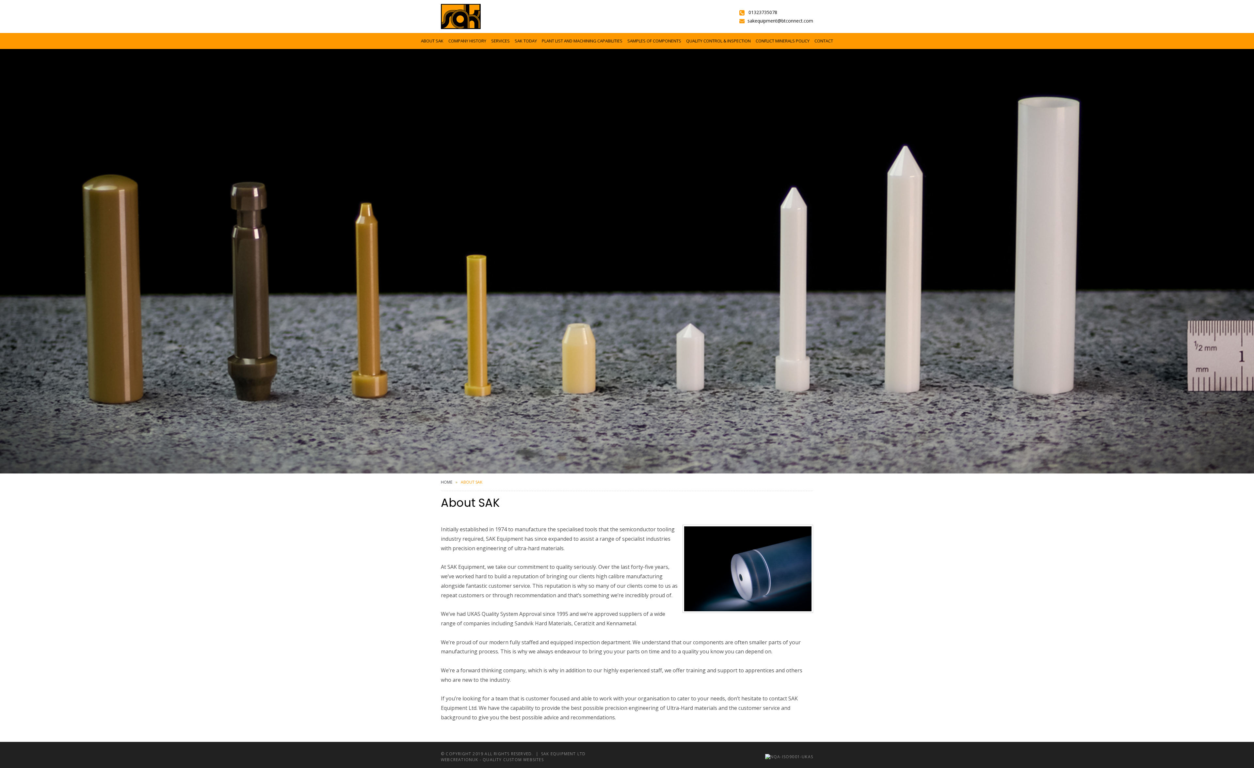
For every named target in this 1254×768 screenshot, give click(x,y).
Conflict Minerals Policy (783, 41)
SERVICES (500, 41)
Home (446, 482)
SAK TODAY (526, 41)
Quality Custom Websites (513, 759)
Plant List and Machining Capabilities (582, 41)
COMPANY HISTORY (467, 41)
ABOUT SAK (432, 41)
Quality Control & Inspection (718, 41)
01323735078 (762, 12)
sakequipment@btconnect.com (780, 21)
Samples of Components (654, 41)
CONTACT (823, 41)
